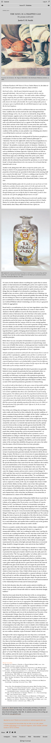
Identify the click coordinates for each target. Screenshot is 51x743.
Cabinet (6, 1)
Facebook (22, 736)
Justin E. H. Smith (7, 708)
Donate (45, 736)
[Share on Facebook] (10, 732)
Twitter (15, 736)
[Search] (49, 1)
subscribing (12, 725)
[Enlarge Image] (3, 73)
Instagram (7, 736)
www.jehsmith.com (15, 714)
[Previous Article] (2, 5)
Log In (45, 1)
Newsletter (37, 736)
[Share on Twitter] (7, 732)
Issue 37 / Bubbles (25, 5)
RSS (29, 736)
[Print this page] (15, 732)
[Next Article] (48, 5)
